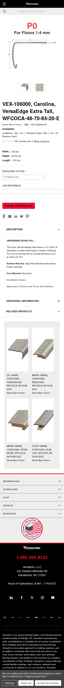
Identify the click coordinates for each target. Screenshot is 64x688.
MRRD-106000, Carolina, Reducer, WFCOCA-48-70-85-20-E (42, 382)
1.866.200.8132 (32, 557)
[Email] (9, 216)
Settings (9, 683)
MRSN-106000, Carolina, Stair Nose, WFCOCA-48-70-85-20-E (17, 451)
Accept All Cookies (48, 683)
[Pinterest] (27, 216)
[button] (40, 141)
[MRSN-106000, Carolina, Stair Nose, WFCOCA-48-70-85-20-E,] (17, 420)
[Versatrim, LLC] (32, 4)
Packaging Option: (14, 171)
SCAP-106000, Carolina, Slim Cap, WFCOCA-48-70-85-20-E (42, 451)
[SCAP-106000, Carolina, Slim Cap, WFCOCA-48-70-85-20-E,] (43, 420)
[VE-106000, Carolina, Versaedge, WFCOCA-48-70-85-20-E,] (17, 349)
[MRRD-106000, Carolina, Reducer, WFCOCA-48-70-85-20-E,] (43, 349)
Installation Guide (16, 280)
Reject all (26, 683)
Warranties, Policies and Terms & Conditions (30, 286)
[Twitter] (21, 216)
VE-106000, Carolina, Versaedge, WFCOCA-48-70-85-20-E (17, 382)
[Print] (15, 216)
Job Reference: (12, 185)
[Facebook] (3, 216)
